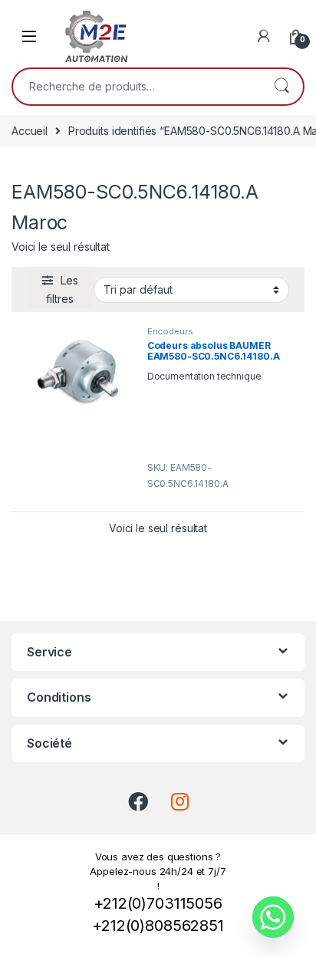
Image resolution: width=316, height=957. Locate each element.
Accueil (30, 130)
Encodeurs (170, 331)
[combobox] (136, 86)
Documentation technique (204, 376)
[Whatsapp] (273, 917)
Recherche (281, 86)
